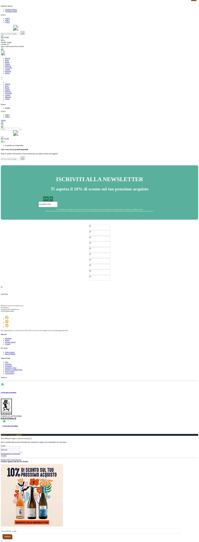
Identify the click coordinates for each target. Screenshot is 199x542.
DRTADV (19, 435)
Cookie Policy (9, 373)
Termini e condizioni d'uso (13, 370)
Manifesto (8, 338)
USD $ (7, 22)
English (14, 11)
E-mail (3, 446)
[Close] (1, 79)
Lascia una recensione (8, 392)
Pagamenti (8, 366)
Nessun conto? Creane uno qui (11, 460)
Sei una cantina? (10, 342)
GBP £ (7, 20)
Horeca (7, 340)
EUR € (7, 18)
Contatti (7, 344)
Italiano (14, 9)
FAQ (6, 362)
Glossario (8, 364)
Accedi (3, 120)
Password (4, 450)
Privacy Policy (10, 371)
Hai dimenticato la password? (10, 454)
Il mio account (9, 352)
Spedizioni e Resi (10, 368)
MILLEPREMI (10, 354)
